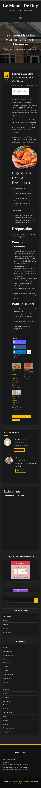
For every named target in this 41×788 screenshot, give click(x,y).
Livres (5, 686)
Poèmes (5, 693)
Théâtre (5, 720)
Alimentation (7, 651)
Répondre (19, 450)
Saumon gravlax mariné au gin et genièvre (23, 49)
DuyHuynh (20, 458)
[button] (19, 342)
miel (28, 416)
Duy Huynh (17, 85)
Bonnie (5, 628)
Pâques (5, 762)
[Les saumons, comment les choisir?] (16, 366)
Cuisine (28, 85)
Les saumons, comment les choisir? (15, 374)
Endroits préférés (8, 674)
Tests (5, 716)
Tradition (6, 724)
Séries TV (6, 709)
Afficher (24, 91)
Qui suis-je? (6, 701)
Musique (6, 690)
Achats (5, 647)
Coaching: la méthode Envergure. (14, 770)
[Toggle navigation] (20, 18)
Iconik (26, 370)
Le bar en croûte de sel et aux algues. (15, 765)
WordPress (26, 782)
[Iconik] (28, 366)
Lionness (6, 624)
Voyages (6, 732)
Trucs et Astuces (8, 728)
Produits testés (8, 697)
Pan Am (5, 620)
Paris (21, 591)
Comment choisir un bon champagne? (15, 767)
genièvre (16, 416)
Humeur (6, 682)
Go (36, 600)
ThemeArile (23, 784)
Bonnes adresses (8, 655)
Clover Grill (7, 632)
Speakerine (7, 617)
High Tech (6, 678)
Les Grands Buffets (9, 760)
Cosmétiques (7, 663)
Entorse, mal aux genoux (15, 398)
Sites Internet (7, 713)
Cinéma (5, 659)
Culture (5, 670)
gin (23, 416)
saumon (16, 420)
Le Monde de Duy (20, 5)
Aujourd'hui (20, 563)
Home (6, 49)
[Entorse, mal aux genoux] (16, 392)
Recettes (34, 85)
